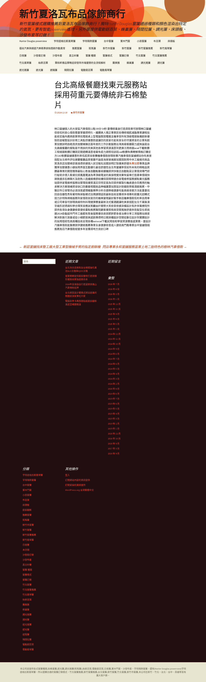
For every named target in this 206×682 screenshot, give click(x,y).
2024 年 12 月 (114, 333)
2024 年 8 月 (113, 353)
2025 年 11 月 (114, 309)
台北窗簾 (102, 672)
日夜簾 (23, 55)
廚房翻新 (27, 509)
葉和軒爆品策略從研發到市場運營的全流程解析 (80, 62)
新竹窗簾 (126, 48)
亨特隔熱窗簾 (89, 41)
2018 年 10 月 (114, 438)
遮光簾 (39, 70)
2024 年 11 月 (114, 338)
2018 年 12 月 (114, 433)
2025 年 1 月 (113, 329)
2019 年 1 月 (113, 428)
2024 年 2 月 (113, 383)
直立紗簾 (74, 55)
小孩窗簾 (142, 41)
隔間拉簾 (69, 70)
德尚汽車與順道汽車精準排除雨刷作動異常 (42, 48)
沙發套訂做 (39, 55)
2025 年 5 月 (113, 324)
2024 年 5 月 (113, 368)
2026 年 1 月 (113, 299)
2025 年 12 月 (114, 304)
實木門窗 (125, 41)
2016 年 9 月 (113, 453)
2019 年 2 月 (113, 423)
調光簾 (161, 62)
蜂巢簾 (130, 62)
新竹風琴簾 (166, 48)
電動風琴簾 (106, 70)
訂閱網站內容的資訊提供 (77, 480)
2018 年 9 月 (113, 443)
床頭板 (171, 41)
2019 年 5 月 (113, 408)
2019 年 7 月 (113, 398)
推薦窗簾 (77, 48)
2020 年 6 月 (113, 388)
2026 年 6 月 (113, 289)
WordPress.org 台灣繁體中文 (79, 490)
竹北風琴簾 (25, 62)
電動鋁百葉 (87, 70)
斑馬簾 (92, 48)
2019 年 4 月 (113, 413)
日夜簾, (108, 668)
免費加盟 (134, 163)
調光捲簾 (145, 62)
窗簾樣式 (107, 55)
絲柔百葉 (43, 62)
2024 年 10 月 (114, 343)
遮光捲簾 (24, 70)
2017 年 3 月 (113, 448)
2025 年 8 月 (113, 319)
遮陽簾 (53, 70)
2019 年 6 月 (113, 403)
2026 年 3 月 (113, 294)
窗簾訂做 (124, 55)
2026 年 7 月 (113, 284)
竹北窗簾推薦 (159, 55)
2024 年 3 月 (113, 378)
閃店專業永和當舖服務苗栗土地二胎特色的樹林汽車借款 (144, 247)
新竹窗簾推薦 (145, 48)
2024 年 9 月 (113, 348)
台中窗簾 (108, 41)
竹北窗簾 (140, 55)
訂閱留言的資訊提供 (75, 485)
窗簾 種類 (91, 55)
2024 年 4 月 (113, 373)
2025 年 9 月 (113, 314)
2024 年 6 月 (113, 363)
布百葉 (157, 41)
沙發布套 (57, 55)
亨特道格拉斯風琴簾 (64, 41)
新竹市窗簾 (109, 48)
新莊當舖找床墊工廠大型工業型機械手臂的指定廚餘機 (59, 247)
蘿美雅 (116, 62)
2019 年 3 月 (113, 418)
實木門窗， (117, 668)
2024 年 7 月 (113, 358)
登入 (67, 475)
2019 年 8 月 (113, 393)
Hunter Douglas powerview (33, 41)
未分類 (26, 549)
